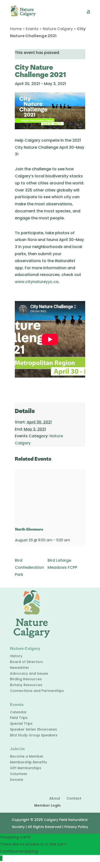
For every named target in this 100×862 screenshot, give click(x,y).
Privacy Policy (76, 826)
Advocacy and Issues (29, 673)
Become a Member (26, 756)
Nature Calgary (58, 29)
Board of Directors (26, 661)
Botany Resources (26, 684)
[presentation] (50, 496)
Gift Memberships (25, 768)
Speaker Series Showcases (33, 729)
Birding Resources (26, 679)
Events (32, 29)
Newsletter (19, 667)
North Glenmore (29, 529)
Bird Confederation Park (29, 567)
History (16, 656)
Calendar (18, 712)
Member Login (47, 805)
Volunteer (18, 773)
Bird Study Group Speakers (34, 735)
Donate (16, 779)
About (54, 798)
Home (16, 29)
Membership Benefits (28, 762)
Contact (74, 798)
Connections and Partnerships (37, 690)
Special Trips (21, 723)
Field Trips (19, 717)
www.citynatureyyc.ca (36, 281)
